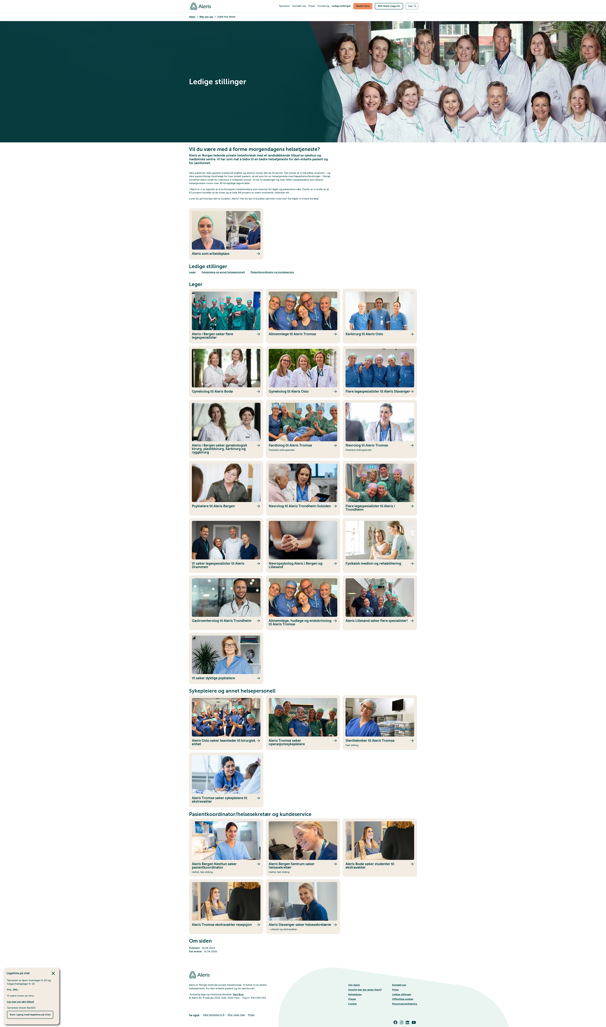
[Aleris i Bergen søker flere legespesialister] (226, 316)
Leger (192, 272)
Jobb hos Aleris (226, 16)
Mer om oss (206, 16)
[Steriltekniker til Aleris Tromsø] (380, 722)
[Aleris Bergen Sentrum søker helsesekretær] (303, 847)
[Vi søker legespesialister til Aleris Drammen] (226, 545)
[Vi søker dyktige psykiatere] (226, 658)
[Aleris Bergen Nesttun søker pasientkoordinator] (226, 847)
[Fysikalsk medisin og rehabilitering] (380, 545)
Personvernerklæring (404, 1003)
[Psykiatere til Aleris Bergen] (226, 488)
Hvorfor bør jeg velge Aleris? (365, 989)
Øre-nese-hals (236, 1015)
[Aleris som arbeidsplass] (226, 234)
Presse (352, 999)
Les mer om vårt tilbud (20, 1001)
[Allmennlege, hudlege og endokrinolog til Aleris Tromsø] (303, 603)
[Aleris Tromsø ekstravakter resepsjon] (226, 907)
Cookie (352, 1003)
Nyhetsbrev (355, 994)
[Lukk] (53, 973)
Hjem (192, 16)
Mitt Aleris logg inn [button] (389, 6)
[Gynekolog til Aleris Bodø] (226, 371)
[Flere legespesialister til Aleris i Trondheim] (380, 488)
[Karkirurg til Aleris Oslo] (380, 316)
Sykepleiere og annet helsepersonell (223, 272)
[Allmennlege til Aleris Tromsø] (303, 316)
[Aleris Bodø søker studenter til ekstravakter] (380, 847)
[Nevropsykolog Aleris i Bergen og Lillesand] (303, 545)
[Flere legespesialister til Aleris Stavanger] (380, 371)
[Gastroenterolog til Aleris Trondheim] (226, 603)
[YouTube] (414, 1022)
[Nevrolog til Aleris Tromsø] (380, 429)
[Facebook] (396, 1022)
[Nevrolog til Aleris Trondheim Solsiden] (303, 488)
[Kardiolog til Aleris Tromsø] (303, 429)
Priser (395, 989)
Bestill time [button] (362, 6)
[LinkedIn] (408, 1022)
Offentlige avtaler (402, 999)
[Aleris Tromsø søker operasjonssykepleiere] (303, 722)
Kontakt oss (399, 985)
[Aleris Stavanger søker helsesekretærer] (303, 907)
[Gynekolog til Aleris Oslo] (303, 371)
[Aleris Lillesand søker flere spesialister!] (380, 603)
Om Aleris (354, 985)
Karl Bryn (238, 994)
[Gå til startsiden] (200, 6)
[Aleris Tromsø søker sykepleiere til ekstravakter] (226, 780)
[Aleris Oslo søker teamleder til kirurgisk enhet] (226, 722)
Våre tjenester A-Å (213, 1015)
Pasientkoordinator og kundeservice (272, 272)
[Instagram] (402, 1022)
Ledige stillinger (401, 994)
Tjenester (284, 6)
